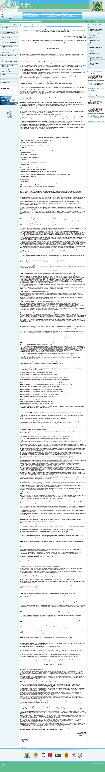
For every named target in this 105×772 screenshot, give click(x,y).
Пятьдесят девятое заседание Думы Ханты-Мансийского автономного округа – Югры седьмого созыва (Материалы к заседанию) (96, 77)
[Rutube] (103, 24)
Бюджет (92, 27)
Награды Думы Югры (6, 71)
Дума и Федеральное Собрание (9, 55)
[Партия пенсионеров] (74, 754)
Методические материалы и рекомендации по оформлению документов (97, 44)
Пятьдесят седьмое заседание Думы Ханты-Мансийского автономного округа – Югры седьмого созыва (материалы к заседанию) (96, 93)
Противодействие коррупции (8, 50)
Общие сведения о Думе (29, 13)
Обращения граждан (6, 52)
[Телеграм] (96, 24)
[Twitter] (24, 747)
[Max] (100, 24)
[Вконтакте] (89, 24)
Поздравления (93, 37)
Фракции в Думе (27, 18)
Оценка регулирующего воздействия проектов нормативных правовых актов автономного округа (10, 33)
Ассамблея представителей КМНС (52, 15)
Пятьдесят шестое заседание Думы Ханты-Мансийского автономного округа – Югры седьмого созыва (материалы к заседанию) (96, 102)
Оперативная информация (92, 80)
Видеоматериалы (6, 82)
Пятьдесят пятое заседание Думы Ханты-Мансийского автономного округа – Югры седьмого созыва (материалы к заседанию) (95, 110)
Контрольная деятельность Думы (8, 47)
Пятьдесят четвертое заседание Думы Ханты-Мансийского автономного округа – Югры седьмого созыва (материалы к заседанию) (96, 118)
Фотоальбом (4, 79)
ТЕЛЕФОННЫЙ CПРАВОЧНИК (97, 66)
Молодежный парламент (70, 18)
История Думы (5, 27)
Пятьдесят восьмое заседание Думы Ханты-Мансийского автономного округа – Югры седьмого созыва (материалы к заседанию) (96, 85)
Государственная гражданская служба (97, 50)
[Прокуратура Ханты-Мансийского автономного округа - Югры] (36, 757)
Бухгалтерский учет (94, 53)
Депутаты (65, 13)
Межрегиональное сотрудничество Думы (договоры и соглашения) (9, 62)
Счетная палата (67, 15)
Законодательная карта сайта (8, 77)
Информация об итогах (100, 80)
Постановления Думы (7, 40)
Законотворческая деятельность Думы (9, 43)
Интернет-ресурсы (94, 60)
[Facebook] (22, 747)
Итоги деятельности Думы (8, 30)
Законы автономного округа (8, 37)
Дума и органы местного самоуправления (7, 66)
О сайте (3, 764)
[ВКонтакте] (25, 747)
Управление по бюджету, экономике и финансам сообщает (95, 34)
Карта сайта (4, 74)
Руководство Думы (48, 13)
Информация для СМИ (95, 40)
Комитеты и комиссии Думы (31, 15)
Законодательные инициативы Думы (9, 58)
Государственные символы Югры (9, 24)
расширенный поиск (5, 21)
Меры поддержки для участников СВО (95, 64)
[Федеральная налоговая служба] (79, 757)
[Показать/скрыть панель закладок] (21, 747)
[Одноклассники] (93, 24)
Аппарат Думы (47, 18)
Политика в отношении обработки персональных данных (96, 57)
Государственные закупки (96, 47)
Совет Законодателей (7, 69)
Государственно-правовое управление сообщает (96, 30)
